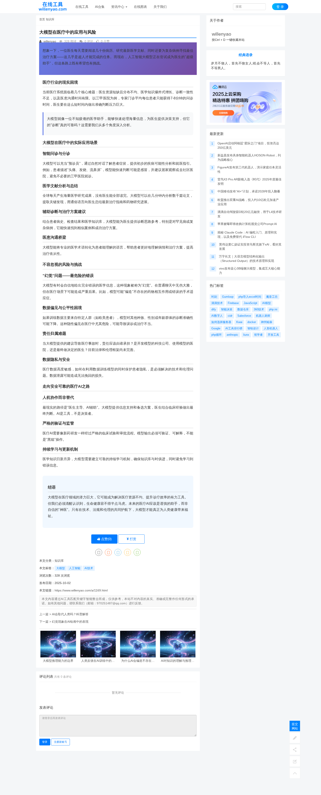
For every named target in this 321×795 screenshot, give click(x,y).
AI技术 (89, 568)
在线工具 (81, 7)
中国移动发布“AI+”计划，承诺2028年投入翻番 (248, 191)
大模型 (60, 568)
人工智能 (74, 568)
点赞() (106, 539)
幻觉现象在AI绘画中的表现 (70, 621)
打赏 (132, 539)
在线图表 (140, 7)
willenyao (49, 41)
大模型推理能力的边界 (58, 660)
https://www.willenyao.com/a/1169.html (81, 590)
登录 (44, 741)
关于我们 (160, 7)
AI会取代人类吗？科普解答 (70, 614)
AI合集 (100, 7)
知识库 (50, 19)
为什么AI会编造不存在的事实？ (138, 660)
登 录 (280, 7)
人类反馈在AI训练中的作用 (98, 660)
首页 (42, 19)
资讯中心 (118, 7)
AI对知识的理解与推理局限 (177, 660)
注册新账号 (60, 741)
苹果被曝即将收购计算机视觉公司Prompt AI (247, 224)
